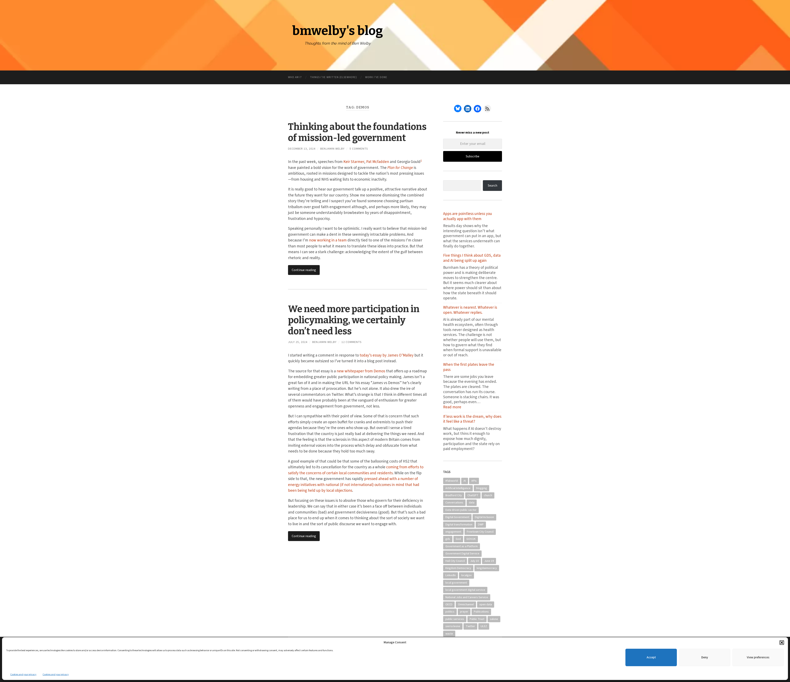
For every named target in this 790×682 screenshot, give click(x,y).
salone (494, 619)
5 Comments (359, 149)
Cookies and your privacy (23, 674)
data (471, 502)
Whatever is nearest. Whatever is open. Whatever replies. (470, 310)
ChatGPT (472, 495)
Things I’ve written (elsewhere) (333, 77)
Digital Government (457, 517)
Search (492, 185)
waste (449, 633)
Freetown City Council (480, 532)
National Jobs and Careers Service (466, 597)
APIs (474, 481)
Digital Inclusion (484, 517)
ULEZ (484, 626)
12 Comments (352, 342)
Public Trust (477, 619)
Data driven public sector (460, 510)
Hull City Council (455, 561)
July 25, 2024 (297, 342)
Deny (704, 657)
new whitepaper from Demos (361, 371)
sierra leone (452, 626)
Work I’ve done (376, 77)
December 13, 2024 (301, 149)
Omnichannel (466, 604)
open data (485, 604)
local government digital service (465, 590)
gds (447, 539)
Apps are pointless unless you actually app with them (467, 216)
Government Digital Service (462, 553)
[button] (782, 642)
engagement (453, 532)
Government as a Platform (461, 546)
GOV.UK (471, 539)
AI (465, 481)
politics (449, 611)
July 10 (474, 561)
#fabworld (451, 481)
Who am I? (295, 77)
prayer (464, 611)
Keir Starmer (353, 162)
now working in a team (328, 240)
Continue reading (304, 270)
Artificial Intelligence (458, 488)
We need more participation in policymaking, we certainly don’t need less (353, 320)
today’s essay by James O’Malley (387, 355)
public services (454, 619)
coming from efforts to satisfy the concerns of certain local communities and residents (355, 470)
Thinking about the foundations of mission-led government (357, 132)
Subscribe (472, 156)
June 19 (489, 561)
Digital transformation (458, 524)
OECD (448, 604)
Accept (651, 657)
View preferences (758, 657)
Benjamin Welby (332, 149)
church (488, 495)
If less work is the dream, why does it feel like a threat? (472, 419)
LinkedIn (450, 575)
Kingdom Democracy (458, 568)
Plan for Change (400, 168)
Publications (481, 611)
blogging (481, 488)
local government (456, 582)
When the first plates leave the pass (468, 367)
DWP (481, 524)
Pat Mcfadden (377, 162)
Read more (457, 407)
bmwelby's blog (337, 30)
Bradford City (453, 495)
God (458, 539)
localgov (466, 575)
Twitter (470, 626)
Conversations (454, 502)
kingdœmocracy (487, 568)
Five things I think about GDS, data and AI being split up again (472, 258)
